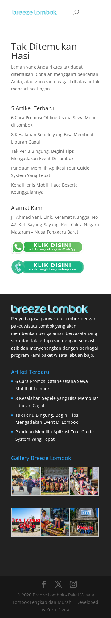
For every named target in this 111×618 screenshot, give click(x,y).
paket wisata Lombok (32, 326)
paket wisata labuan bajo (67, 355)
